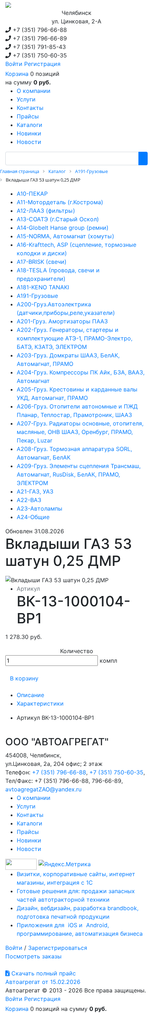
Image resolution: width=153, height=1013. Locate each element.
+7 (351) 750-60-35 (116, 772)
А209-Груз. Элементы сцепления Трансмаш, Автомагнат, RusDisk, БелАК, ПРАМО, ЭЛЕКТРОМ (79, 474)
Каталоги (29, 823)
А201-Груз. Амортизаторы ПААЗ (62, 321)
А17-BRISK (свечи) (42, 261)
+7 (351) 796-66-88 (59, 772)
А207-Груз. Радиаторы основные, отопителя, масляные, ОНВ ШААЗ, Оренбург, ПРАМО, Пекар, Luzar (80, 432)
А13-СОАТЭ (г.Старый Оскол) (58, 219)
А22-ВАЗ (29, 499)
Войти (13, 63)
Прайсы (28, 831)
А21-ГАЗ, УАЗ (35, 491)
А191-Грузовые (37, 295)
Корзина (16, 73)
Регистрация (42, 63)
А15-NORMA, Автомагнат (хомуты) (65, 236)
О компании (34, 797)
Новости (29, 848)
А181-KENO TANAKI (43, 287)
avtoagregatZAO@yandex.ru (43, 789)
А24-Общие (33, 517)
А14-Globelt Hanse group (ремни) (63, 227)
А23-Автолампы (39, 508)
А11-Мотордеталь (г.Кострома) (60, 202)
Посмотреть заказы (33, 956)
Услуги (26, 806)
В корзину (24, 678)
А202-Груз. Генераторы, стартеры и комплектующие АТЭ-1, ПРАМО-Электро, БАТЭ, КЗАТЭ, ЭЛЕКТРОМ (74, 338)
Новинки (29, 840)
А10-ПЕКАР (32, 193)
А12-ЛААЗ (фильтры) (46, 210)
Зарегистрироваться (57, 947)
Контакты (30, 814)
